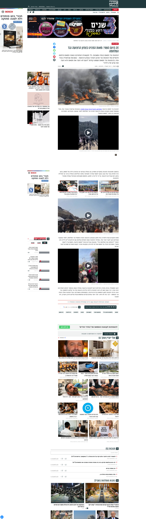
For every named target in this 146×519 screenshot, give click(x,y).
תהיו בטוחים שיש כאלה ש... (107, 474)
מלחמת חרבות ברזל (107, 312)
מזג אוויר (95, 12)
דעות (69, 9)
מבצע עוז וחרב (97, 312)
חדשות (115, 9)
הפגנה (82, 312)
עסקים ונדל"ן (52, 9)
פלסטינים (76, 312)
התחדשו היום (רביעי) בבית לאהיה (91, 109)
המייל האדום (34, 7)
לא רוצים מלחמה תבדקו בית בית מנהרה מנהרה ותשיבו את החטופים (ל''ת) (94, 462)
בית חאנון (61, 312)
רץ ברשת (37, 9)
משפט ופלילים (89, 9)
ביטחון (107, 12)
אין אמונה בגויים (110, 468)
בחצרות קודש (107, 9)
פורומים (31, 9)
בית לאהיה (68, 312)
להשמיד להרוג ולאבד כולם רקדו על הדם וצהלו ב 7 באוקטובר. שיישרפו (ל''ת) (93, 456)
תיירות (59, 9)
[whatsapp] (54, 50)
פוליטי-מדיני (98, 9)
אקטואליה (113, 12)
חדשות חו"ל (102, 12)
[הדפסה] (54, 53)
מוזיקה (81, 9)
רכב (65, 9)
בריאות (75, 9)
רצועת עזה (88, 312)
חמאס (116, 312)
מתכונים (44, 9)
